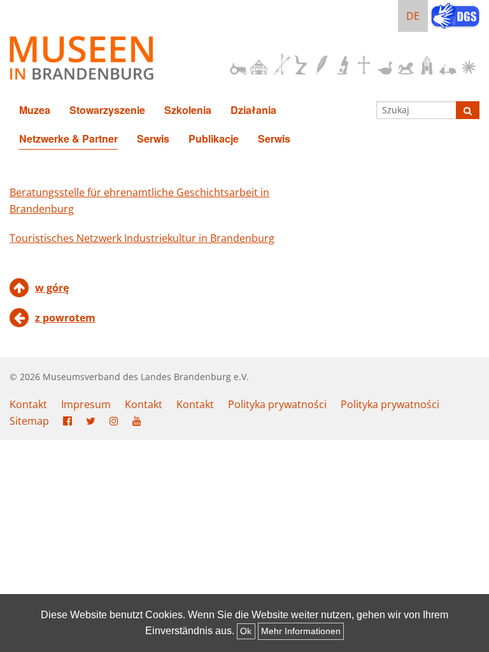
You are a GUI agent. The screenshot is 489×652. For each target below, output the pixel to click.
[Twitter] (91, 421)
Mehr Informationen (301, 631)
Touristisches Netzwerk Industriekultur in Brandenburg (142, 238)
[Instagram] (114, 421)
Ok (246, 631)
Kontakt (28, 404)
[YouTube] (136, 421)
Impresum (86, 404)
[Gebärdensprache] (455, 17)
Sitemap (29, 421)
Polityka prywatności (277, 404)
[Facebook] (67, 421)
